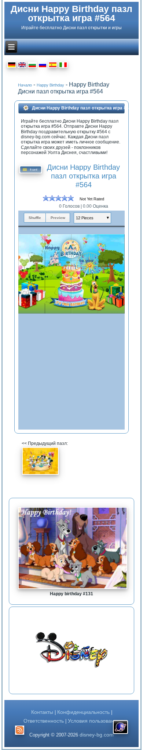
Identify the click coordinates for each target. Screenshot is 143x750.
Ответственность (44, 721)
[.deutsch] (11, 66)
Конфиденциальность (83, 712)
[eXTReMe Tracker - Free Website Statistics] (120, 734)
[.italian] (63, 66)
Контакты (42, 712)
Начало (25, 85)
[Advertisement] (52, 650)
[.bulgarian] (32, 66)
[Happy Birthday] (40, 474)
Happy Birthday (50, 85)
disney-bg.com (97, 735)
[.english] (22, 66)
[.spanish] (52, 66)
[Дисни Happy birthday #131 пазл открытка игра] (72, 588)
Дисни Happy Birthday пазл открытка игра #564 (71, 13)
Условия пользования (94, 721)
